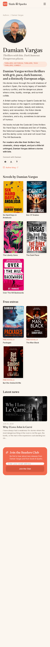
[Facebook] (5, 161)
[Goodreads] (17, 161)
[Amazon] (11, 161)
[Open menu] (44, 3)
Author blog (11, 167)
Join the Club (25, 469)
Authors (6, 15)
